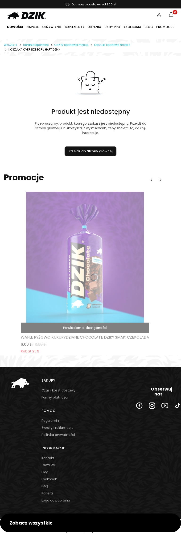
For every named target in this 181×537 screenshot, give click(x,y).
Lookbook (49, 479)
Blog (44, 472)
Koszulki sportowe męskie (112, 45)
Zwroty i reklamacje (57, 427)
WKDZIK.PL (10, 45)
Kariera (47, 493)
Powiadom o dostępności (85, 327)
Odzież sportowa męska (71, 45)
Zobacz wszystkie (31, 523)
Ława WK (48, 465)
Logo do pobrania (55, 500)
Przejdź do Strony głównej (90, 151)
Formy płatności (54, 397)
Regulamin (50, 420)
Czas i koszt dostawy (58, 390)
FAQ (44, 486)
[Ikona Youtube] (165, 405)
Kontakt (47, 458)
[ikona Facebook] (139, 405)
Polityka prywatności (58, 434)
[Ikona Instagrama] (152, 405)
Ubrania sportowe (36, 45)
